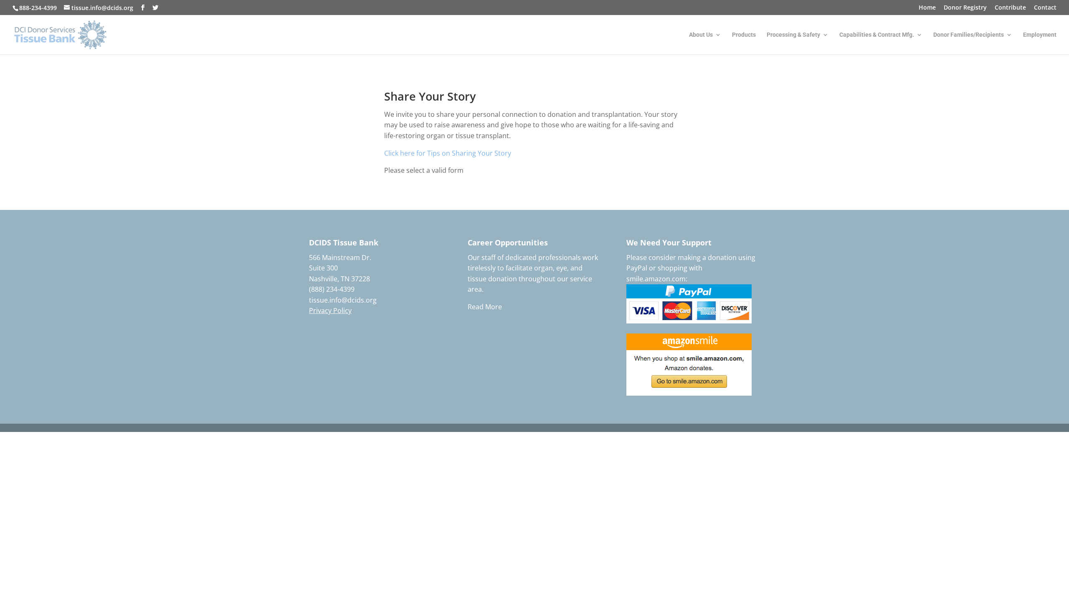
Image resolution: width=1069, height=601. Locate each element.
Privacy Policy (330, 310)
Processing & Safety (793, 35)
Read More (485, 306)
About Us (701, 35)
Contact (1045, 8)
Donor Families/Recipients (968, 35)
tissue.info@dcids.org (343, 300)
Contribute (1010, 8)
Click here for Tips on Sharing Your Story (447, 153)
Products (744, 35)
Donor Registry (965, 8)
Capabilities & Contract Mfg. (876, 35)
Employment (1039, 35)
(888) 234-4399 (332, 289)
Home (927, 8)
